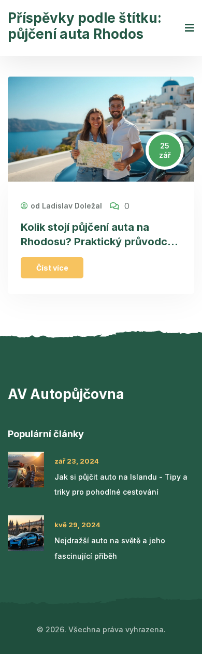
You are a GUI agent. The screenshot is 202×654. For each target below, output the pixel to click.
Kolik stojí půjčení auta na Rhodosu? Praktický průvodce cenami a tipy (97, 242)
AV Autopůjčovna (66, 394)
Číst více (52, 267)
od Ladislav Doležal (66, 206)
